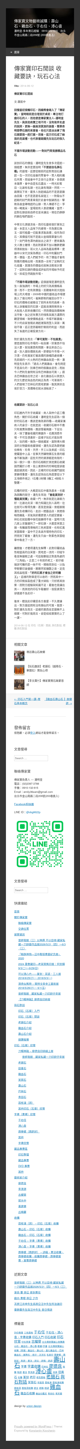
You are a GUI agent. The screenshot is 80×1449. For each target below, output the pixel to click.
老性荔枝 (40, 1377)
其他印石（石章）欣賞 (31, 1108)
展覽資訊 (19, 934)
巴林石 (22, 1091)
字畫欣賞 (23, 1143)
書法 (25, 1372)
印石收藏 (50, 1337)
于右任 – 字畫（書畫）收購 (34, 1241)
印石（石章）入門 (29, 1011)
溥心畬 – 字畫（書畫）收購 (34, 1246)
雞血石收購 (28, 1393)
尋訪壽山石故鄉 (35, 652)
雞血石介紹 (25, 1028)
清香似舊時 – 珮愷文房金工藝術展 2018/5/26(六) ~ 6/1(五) (38, 986)
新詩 (19, 1372)
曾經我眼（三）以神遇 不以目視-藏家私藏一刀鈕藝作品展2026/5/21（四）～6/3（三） (42, 944)
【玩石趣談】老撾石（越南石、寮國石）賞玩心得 (45, 668)
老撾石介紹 (25, 1022)
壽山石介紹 (25, 1034)
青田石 (22, 1097)
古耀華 (22, 1195)
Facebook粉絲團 (24, 804)
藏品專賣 (23, 1160)
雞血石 (22, 1074)
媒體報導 (23, 1039)
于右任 (22, 1120)
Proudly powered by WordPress (32, 1426)
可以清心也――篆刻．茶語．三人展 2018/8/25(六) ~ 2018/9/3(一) (39, 976)
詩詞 (47, 1387)
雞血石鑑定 (41, 1393)
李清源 (22, 1189)
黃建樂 (22, 1206)
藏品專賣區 (20, 1149)
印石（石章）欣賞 (24, 1045)
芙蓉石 (22, 1080)
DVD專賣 (18, 1332)
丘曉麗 (22, 1212)
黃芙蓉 (58, 1393)
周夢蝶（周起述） (29, 1131)
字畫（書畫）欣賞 (24, 1114)
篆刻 (26, 1377)
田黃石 (22, 1068)
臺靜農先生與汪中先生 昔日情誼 (33, 1309)
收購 (16, 1218)
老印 (32, 1377)
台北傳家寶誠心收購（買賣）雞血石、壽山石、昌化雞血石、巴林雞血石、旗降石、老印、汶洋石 (39, 1350)
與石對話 (57, 625)
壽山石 (22, 1085)
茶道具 (40, 1382)
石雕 (20, 1377)
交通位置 (23, 929)
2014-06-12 (27, 85)
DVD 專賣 (24, 1166)
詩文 (36, 1387)
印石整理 (23, 1154)
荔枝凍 (48, 1382)
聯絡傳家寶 (25, 923)
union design (33, 1406)
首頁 (16, 911)
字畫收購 (34, 1366)
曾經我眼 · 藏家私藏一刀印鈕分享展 (39, 993)
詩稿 (41, 1387)
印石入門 (38, 1337)
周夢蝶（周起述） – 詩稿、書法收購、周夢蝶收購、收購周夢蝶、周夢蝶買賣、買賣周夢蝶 (41, 1256)
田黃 (55, 1372)
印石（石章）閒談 (41, 625)
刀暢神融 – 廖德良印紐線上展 (35, 1051)
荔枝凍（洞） (26, 1103)
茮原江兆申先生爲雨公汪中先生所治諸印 (38, 1304)
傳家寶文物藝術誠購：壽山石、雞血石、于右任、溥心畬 (38, 23)
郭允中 (22, 1200)
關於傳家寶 (20, 917)
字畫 (24, 1366)
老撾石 (22, 1062)
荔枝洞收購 (27, 1387)
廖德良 (22, 1183)
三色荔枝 (28, 1332)
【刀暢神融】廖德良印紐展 (34, 999)
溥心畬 (22, 1126)
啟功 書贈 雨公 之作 (26, 1298)
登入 (32, 733)
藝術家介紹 (20, 1177)
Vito (16, 86)
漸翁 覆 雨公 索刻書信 (27, 1292)
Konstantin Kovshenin (42, 1430)
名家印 (50, 1354)
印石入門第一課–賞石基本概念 (27, 701)
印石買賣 (26, 1341)
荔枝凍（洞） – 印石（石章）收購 (38, 1223)
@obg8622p (33, 812)
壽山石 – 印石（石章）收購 (34, 1229)
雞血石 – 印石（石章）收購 (34, 1235)
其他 (21, 1137)
